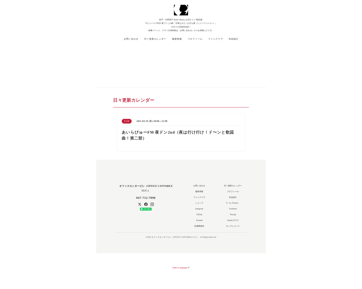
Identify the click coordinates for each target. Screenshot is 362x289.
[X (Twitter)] (139, 204)
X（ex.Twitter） (233, 203)
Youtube (199, 220)
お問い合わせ (131, 39)
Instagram (199, 209)
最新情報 (177, 39)
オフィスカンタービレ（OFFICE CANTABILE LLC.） (175, 237)
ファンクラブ (215, 39)
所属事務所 (199, 226)
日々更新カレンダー (155, 39)
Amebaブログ (233, 220)
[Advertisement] (198, 63)
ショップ (199, 203)
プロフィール (195, 39)
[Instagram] (152, 204)
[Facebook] (146, 204)
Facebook (233, 209)
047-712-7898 (146, 197)
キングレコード (233, 226)
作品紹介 (233, 39)
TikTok (199, 214)
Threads (233, 214)
